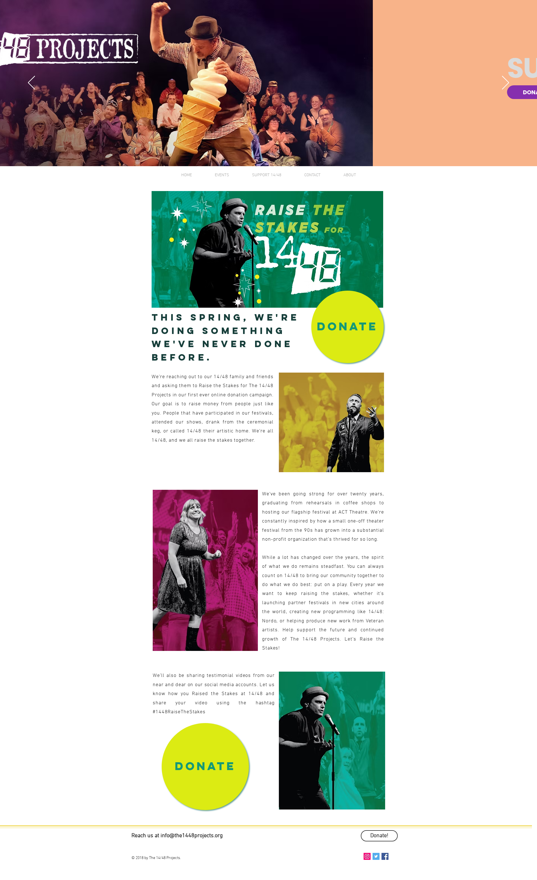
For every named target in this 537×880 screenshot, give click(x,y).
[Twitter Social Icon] (376, 856)
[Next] (505, 83)
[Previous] (31, 83)
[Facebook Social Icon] (384, 856)
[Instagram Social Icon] (367, 856)
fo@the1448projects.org (194, 835)
